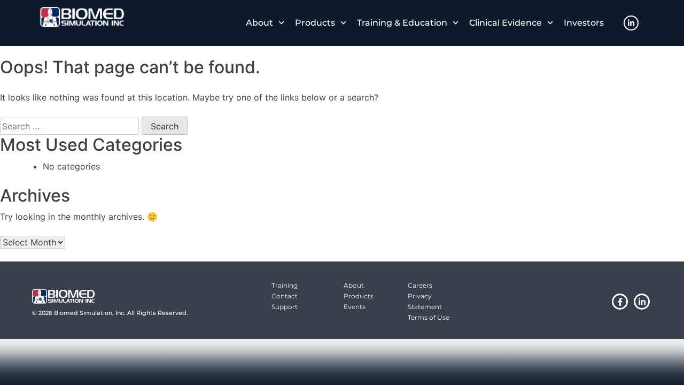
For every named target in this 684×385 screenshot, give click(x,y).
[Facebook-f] (620, 302)
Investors (584, 23)
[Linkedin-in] (631, 23)
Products (315, 23)
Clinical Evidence (505, 23)
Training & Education (402, 23)
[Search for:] (69, 126)
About (259, 23)
